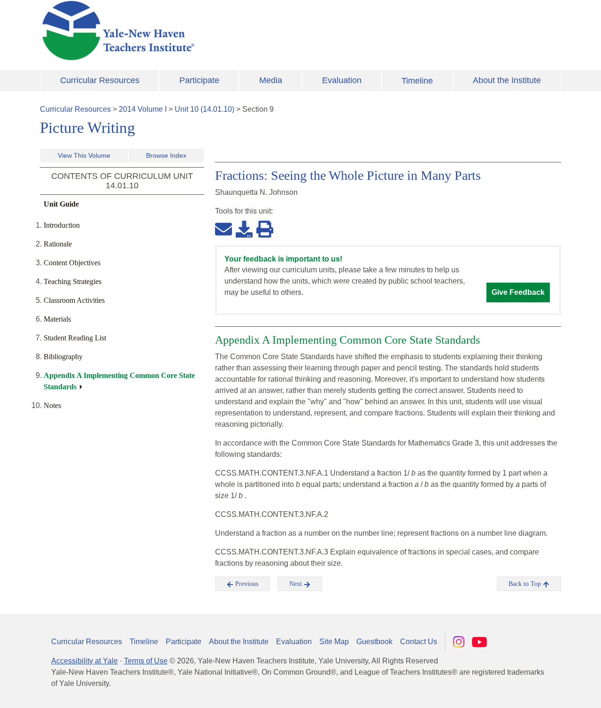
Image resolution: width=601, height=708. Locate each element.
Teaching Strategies (72, 281)
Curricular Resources (99, 80)
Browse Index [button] (166, 155)
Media (270, 80)
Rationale (58, 244)
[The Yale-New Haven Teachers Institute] (211, 30)
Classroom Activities (74, 300)
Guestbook (374, 642)
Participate (199, 80)
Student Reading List (75, 338)
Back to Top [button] (526, 583)
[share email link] (223, 228)
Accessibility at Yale (84, 661)
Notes (52, 405)
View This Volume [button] (84, 155)
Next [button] (296, 583)
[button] (547, 692)
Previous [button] (245, 583)
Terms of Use (146, 661)
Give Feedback (518, 292)
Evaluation (342, 80)
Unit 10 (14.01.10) (204, 109)
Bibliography (63, 357)
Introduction (62, 225)
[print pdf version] (264, 228)
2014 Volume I (143, 109)
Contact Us (418, 642)
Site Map (334, 642)
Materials (57, 319)
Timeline (417, 80)
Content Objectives (72, 263)
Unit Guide (61, 204)
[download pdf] (244, 228)
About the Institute (507, 80)
